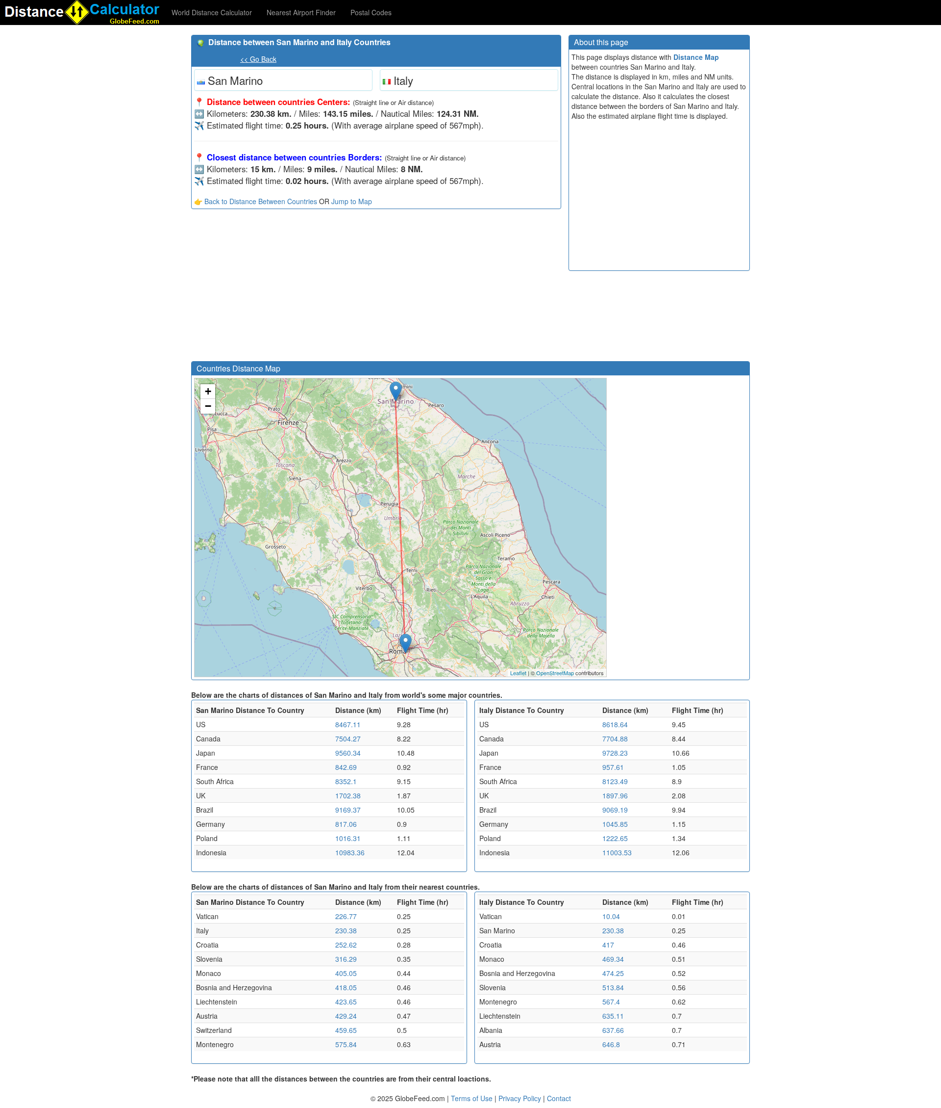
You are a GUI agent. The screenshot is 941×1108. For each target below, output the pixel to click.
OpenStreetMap (555, 673)
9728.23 (615, 753)
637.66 (613, 1030)
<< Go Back (258, 59)
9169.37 (348, 810)
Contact (559, 1098)
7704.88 (615, 738)
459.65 (346, 1030)
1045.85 (615, 824)
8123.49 (615, 781)
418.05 (346, 987)
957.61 (613, 767)
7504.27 (348, 738)
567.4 (611, 1001)
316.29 (346, 959)
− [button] (208, 406)
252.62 (346, 945)
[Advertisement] (376, 287)
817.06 (346, 824)
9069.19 (615, 810)
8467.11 (348, 724)
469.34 (613, 959)
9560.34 (348, 753)
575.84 (346, 1044)
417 (608, 945)
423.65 (346, 1001)
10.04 (611, 916)
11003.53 (617, 852)
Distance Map (696, 57)
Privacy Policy (520, 1098)
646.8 (611, 1044)
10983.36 (350, 852)
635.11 (613, 1016)
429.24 (346, 1016)
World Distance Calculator (212, 12)
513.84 (613, 987)
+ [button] (208, 391)
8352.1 (346, 781)
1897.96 (615, 795)
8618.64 (615, 724)
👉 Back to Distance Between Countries (255, 201)
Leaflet (518, 673)
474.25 (613, 973)
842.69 (346, 767)
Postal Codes (371, 12)
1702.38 (348, 795)
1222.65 (615, 838)
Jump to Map (351, 201)
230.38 (346, 930)
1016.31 (348, 838)
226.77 (346, 916)
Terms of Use (473, 1098)
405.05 (346, 973)
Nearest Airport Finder (301, 12)
